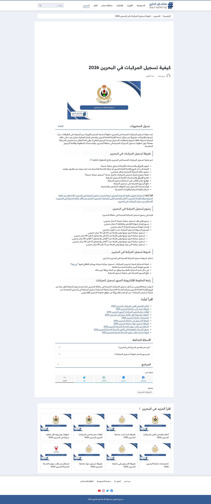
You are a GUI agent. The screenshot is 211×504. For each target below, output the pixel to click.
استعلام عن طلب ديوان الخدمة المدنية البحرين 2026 (126, 326)
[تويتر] (107, 491)
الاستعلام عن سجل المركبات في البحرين (135, 201)
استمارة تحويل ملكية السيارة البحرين (127, 195)
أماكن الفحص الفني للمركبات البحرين (110, 198)
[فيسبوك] (111, 491)
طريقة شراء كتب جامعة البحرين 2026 (132, 309)
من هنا (74, 264)
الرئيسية (167, 16)
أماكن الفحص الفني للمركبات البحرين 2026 (130, 306)
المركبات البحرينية (144, 392)
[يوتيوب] (99, 491)
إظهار (61, 126)
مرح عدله (161, 76)
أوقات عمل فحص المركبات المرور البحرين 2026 (128, 312)
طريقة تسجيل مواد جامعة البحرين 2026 (131, 323)
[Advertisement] (104, 43)
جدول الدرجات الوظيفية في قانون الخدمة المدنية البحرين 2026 (121, 329)
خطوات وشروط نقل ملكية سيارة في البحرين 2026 (127, 315)
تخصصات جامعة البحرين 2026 (135, 317)
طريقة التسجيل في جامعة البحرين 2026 (131, 320)
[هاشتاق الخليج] (161, 5)
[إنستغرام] (103, 491)
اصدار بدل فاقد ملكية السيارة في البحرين (75, 198)
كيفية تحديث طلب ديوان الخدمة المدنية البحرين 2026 (125, 332)
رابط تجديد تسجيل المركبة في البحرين (93, 195)
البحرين (156, 16)
